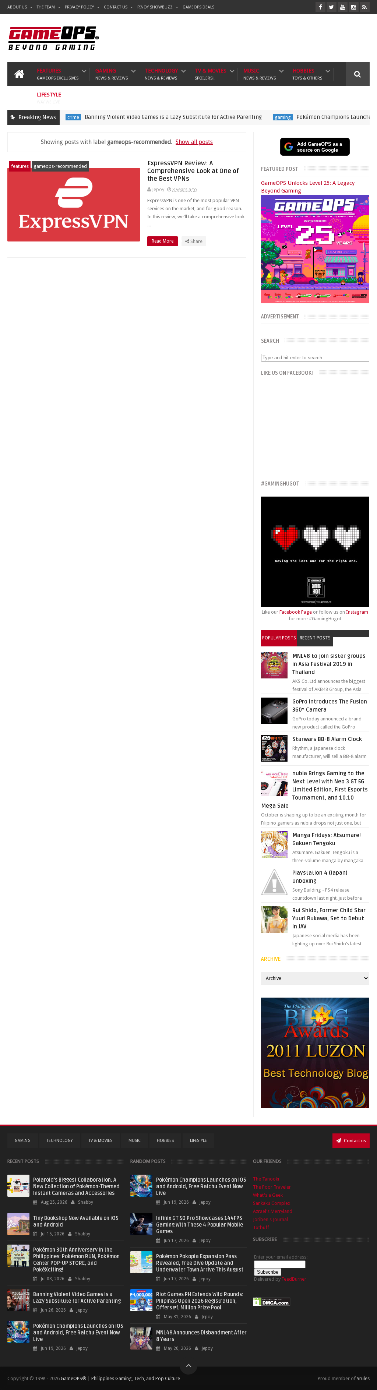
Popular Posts (279, 638)
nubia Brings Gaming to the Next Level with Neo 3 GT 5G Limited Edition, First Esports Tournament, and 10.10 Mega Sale (314, 789)
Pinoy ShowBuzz (155, 7)
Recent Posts (315, 638)
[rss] (365, 7)
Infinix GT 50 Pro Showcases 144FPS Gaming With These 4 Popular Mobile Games (199, 1225)
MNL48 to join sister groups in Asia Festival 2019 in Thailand (329, 664)
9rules (363, 1378)
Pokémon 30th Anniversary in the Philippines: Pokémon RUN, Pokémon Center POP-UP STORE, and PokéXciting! (76, 1260)
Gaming (111, 74)
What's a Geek (268, 1195)
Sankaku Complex (271, 1203)
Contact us (354, 1140)
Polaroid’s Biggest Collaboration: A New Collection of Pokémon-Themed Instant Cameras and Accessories (76, 1186)
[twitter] (332, 7)
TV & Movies (210, 74)
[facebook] (320, 7)
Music (259, 74)
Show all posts (194, 141)
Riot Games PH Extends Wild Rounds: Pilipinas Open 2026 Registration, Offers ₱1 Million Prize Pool (199, 1301)
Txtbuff (261, 1227)
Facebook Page (295, 612)
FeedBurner (294, 1279)
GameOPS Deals (198, 7)
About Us (17, 7)
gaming (257, 117)
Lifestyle (49, 98)
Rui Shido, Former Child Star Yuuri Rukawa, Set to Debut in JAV (329, 918)
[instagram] (354, 7)
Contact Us (115, 7)
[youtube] (343, 7)
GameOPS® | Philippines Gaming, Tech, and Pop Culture (120, 1378)
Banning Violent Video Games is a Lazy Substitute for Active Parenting (147, 117)
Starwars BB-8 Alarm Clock (327, 739)
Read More (163, 241)
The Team (46, 7)
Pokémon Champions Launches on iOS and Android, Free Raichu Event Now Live (78, 1333)
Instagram (357, 612)
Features (57, 74)
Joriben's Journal (270, 1219)
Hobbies (307, 74)
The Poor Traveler (272, 1187)
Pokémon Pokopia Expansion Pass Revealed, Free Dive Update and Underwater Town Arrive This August (199, 1263)
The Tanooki (266, 1179)
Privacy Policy (79, 7)
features (20, 166)
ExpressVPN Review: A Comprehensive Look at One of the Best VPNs (193, 171)
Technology (161, 74)
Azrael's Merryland (272, 1211)
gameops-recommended (60, 166)
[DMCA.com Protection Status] (271, 1304)
